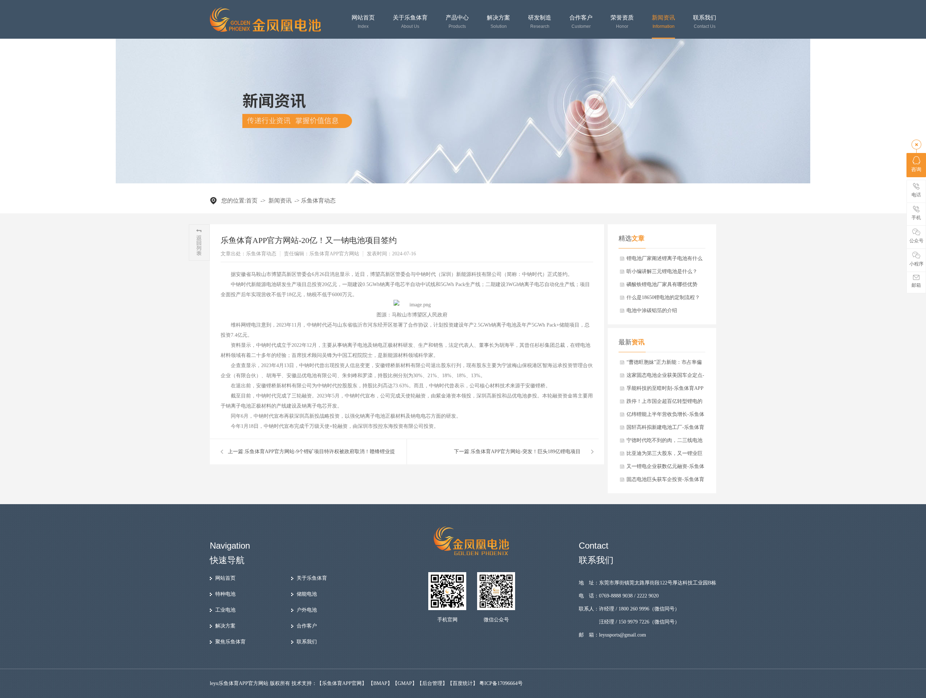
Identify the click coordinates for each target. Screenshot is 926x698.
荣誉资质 (622, 22)
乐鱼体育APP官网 (342, 683)
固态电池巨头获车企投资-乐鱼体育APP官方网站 (665, 481)
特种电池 (225, 594)
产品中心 (457, 22)
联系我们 (704, 22)
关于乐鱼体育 (410, 22)
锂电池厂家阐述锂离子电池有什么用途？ (664, 260)
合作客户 (580, 22)
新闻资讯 (663, 22)
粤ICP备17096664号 (501, 683)
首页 (252, 200)
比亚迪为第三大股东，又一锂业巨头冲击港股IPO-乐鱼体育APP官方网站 (664, 455)
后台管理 (432, 683)
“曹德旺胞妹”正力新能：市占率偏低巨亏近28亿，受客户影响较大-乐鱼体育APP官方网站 (665, 364)
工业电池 (225, 610)
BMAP (380, 683)
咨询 (916, 169)
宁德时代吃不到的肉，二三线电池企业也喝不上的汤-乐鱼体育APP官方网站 (665, 442)
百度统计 (463, 683)
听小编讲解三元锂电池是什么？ (661, 271)
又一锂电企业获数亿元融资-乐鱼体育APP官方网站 (665, 468)
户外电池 (307, 610)
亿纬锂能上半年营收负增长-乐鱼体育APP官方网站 (665, 416)
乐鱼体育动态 (318, 200)
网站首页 (363, 22)
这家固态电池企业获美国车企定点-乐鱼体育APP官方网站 (665, 377)
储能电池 (307, 594)
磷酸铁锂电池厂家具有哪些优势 (661, 284)
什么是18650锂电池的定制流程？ (663, 297)
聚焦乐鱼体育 (230, 641)
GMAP (405, 683)
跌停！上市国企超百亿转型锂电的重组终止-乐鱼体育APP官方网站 (664, 403)
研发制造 (539, 22)
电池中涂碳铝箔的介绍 (651, 310)
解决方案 (498, 22)
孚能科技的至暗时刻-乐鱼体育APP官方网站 (665, 390)
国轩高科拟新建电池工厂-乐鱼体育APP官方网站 (665, 429)
